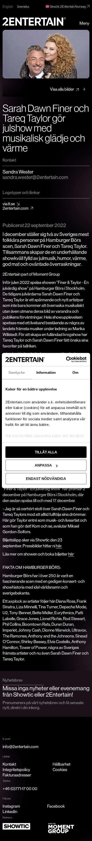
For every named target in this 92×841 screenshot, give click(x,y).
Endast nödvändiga (46, 479)
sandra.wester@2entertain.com (35, 177)
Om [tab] (75, 372)
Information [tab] (46, 372)
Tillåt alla (46, 452)
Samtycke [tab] (16, 372)
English (8, 6)
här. (59, 546)
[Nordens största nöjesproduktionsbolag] (34, 21)
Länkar (6, 756)
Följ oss (7, 798)
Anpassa (43, 465)
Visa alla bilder (67, 89)
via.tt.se (9, 204)
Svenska (23, 6)
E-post (6, 738)
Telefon (7, 780)
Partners (7, 817)
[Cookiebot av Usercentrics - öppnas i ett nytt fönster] (66, 359)
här (71, 554)
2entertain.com (16, 208)
